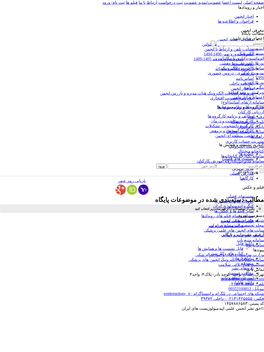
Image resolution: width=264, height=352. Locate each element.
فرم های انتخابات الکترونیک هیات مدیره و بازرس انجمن (207, 93)
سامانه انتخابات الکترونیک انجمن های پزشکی (226, 259)
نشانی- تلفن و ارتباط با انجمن (229, 49)
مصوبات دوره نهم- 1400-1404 (229, 54)
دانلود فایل (245, 243)
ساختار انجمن (242, 88)
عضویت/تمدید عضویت (202, 2)
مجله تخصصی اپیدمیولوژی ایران (237, 225)
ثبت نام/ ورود (113, 2)
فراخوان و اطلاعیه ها (236, 21)
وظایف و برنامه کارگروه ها (231, 116)
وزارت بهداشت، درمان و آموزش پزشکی (229, 255)
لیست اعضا (232, 2)
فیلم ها (132, 2)
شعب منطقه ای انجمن (234, 135)
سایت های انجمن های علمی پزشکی (234, 230)
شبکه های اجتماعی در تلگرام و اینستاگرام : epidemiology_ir (214, 293)
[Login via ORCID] (132, 190)
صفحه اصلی (253, 2)
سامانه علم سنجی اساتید (243, 235)
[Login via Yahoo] (143, 190)
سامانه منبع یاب (250, 240)
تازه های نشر (243, 268)
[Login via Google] (121, 190)
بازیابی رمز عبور (132, 181)
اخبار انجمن (244, 16)
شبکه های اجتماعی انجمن (242, 220)
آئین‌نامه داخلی (241, 83)
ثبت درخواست (170, 2)
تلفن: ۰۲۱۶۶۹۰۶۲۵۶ (246, 284)
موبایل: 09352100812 (246, 289)
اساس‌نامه (245, 78)
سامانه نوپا (255, 245)
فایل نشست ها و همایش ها (220, 248)
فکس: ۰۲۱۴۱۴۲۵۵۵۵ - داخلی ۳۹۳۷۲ (232, 298)
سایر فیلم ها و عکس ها (234, 211)
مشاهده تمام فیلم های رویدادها (227, 216)
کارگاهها (247, 178)
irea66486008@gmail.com (242, 279)
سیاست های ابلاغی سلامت (241, 264)
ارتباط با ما (148, 2)
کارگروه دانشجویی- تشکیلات (229, 126)
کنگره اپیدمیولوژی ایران (233, 206)
